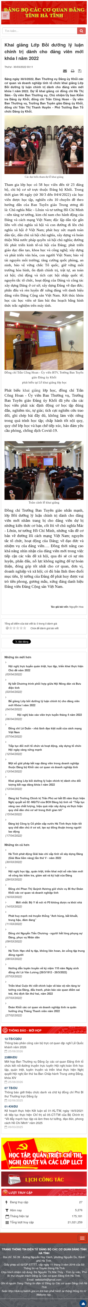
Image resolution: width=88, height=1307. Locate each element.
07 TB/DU (11, 1088)
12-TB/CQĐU (13, 1039)
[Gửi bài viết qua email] (65, 71)
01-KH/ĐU (11, 1106)
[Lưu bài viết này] (80, 71)
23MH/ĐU (11, 1057)
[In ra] (73, 71)
